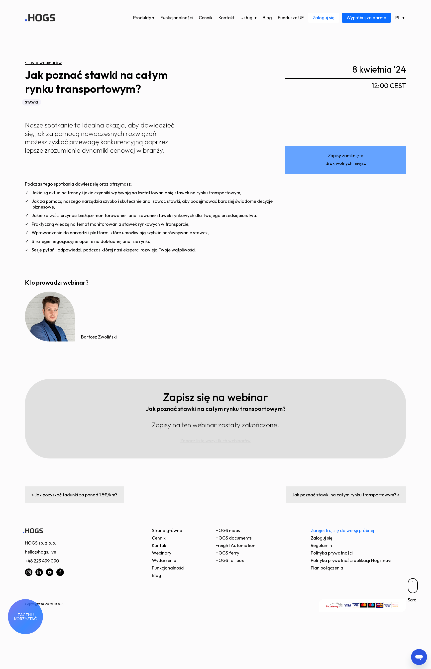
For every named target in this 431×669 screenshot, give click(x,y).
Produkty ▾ (143, 17)
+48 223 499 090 (42, 561)
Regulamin (321, 545)
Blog (267, 17)
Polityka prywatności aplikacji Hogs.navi (351, 560)
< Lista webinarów (43, 62)
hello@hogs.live (40, 552)
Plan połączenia (327, 568)
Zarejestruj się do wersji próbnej (342, 530)
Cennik (206, 17)
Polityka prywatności (332, 553)
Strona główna (167, 530)
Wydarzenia (164, 560)
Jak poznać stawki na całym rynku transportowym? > (346, 495)
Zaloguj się (323, 17)
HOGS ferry (227, 553)
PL (397, 17)
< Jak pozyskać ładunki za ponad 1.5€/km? (74, 495)
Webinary (161, 553)
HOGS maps (228, 530)
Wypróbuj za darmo (366, 17)
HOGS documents (234, 538)
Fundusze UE (291, 17)
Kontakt (226, 17)
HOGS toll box (230, 560)
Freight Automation (235, 545)
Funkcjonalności (176, 17)
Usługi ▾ (248, 17)
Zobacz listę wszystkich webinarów (215, 441)
